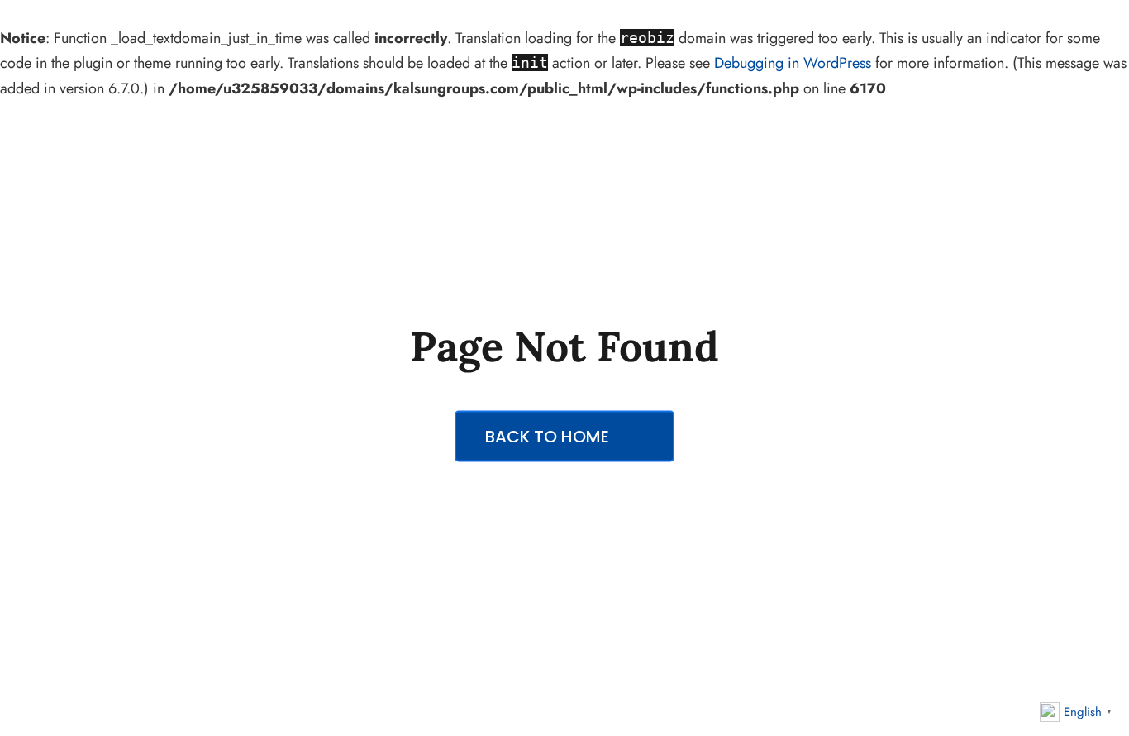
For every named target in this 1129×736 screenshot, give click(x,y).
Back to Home (549, 436)
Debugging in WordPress (792, 63)
